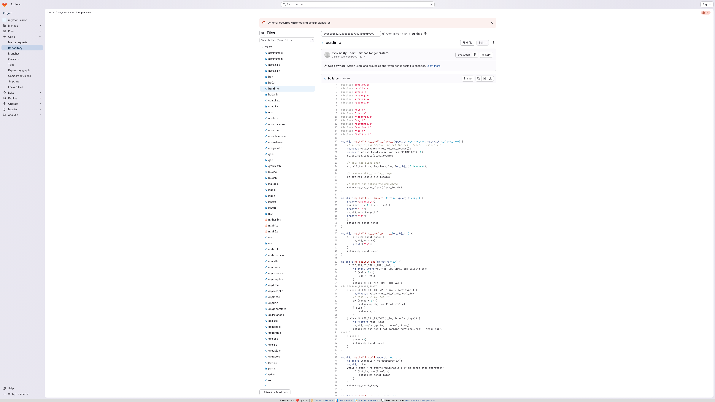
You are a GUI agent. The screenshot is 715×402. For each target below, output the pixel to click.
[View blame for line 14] (324, 131)
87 (336, 389)
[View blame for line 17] (324, 141)
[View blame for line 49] (324, 254)
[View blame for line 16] (324, 138)
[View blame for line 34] (324, 201)
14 (336, 131)
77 (336, 353)
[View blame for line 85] (324, 382)
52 (336, 265)
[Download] (491, 79)
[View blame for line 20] (324, 152)
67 (336, 318)
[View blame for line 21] (324, 155)
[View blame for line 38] (324, 216)
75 (336, 346)
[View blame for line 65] (324, 311)
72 (336, 336)
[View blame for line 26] (324, 173)
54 (336, 272)
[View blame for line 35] (324, 205)
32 (336, 194)
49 (336, 254)
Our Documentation (368, 400)
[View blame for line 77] (324, 353)
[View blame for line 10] (324, 117)
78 (336, 357)
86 (336, 385)
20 (336, 152)
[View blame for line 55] (324, 276)
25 (336, 169)
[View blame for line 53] (324, 269)
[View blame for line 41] (324, 226)
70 (336, 329)
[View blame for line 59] (324, 290)
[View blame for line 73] (324, 339)
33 (336, 198)
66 (336, 314)
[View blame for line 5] (324, 99)
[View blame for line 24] (324, 166)
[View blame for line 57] (324, 283)
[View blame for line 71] (324, 332)
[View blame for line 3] (324, 92)
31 (336, 191)
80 (336, 364)
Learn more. (434, 65)
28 (336, 180)
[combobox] (287, 40)
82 (336, 371)
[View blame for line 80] (324, 364)
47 (336, 247)
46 (336, 244)
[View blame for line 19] (324, 148)
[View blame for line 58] (324, 286)
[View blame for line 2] (324, 88)
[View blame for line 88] (324, 392)
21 (336, 155)
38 (336, 215)
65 (336, 311)
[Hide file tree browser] (262, 33)
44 (336, 237)
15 (336, 134)
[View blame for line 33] (324, 198)
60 (336, 293)
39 (336, 219)
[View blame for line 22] (324, 159)
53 (336, 268)
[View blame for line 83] (324, 375)
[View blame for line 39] (324, 219)
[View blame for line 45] (324, 240)
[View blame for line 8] (324, 109)
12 (336, 123)
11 (336, 120)
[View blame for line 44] (324, 237)
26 (336, 173)
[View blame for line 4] (324, 95)
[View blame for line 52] (324, 265)
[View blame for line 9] (324, 113)
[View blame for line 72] (324, 336)
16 (336, 138)
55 (336, 275)
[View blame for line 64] (324, 308)
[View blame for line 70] (324, 329)
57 (336, 283)
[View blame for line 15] (324, 134)
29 (336, 184)
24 (336, 166)
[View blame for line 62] (324, 300)
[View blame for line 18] (324, 145)
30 (336, 187)
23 (336, 162)
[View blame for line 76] (324, 350)
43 (336, 233)
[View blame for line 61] (324, 297)
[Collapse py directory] (262, 47)
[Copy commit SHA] (475, 55)
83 (336, 375)
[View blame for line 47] (324, 247)
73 (336, 339)
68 (336, 321)
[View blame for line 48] (324, 251)
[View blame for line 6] (324, 102)
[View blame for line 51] (324, 262)
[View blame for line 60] (324, 293)
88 (336, 392)
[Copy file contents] (479, 79)
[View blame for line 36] (324, 208)
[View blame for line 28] (324, 180)
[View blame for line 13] (324, 127)
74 (336, 343)
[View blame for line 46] (324, 244)
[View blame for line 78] (324, 357)
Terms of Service (323, 400)
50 (336, 258)
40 (336, 222)
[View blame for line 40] (324, 223)
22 (336, 159)
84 (336, 378)
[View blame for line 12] (324, 124)
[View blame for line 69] (324, 325)
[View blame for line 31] (324, 191)
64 (336, 307)
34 (336, 201)
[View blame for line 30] (324, 187)
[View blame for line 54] (324, 272)
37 (336, 212)
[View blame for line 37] (324, 212)
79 (336, 360)
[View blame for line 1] (324, 85)
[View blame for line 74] (324, 343)
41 (336, 226)
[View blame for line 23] (324, 163)
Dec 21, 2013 (358, 56)
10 (336, 116)
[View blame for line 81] (324, 368)
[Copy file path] (426, 34)
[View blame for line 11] (324, 120)
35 (336, 205)
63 (336, 304)
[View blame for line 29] (324, 184)
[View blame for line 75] (324, 346)
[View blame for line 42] (324, 230)
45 (336, 240)
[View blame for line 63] (324, 304)
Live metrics (345, 400)
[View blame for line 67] (324, 318)
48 (336, 251)
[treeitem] (287, 47)
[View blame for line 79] (324, 361)
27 (336, 176)
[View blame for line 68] (324, 322)
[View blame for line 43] (324, 233)
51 (336, 261)
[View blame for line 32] (324, 194)
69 (336, 325)
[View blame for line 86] (324, 385)
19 (336, 148)
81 (336, 367)
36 (336, 208)
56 (336, 279)
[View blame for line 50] (324, 258)
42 (336, 230)
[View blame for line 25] (324, 170)
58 (336, 286)
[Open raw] (485, 79)
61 (336, 297)
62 (336, 300)
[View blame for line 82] (324, 371)
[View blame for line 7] (324, 106)
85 (336, 382)
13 (336, 127)
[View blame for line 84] (324, 378)
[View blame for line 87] (324, 389)
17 (336, 141)
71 (336, 332)
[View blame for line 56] (324, 279)
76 (336, 350)
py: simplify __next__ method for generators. (360, 53)
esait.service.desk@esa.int (420, 400)
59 (336, 290)
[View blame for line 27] (324, 177)
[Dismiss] (492, 22)
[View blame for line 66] (324, 315)
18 (336, 145)
